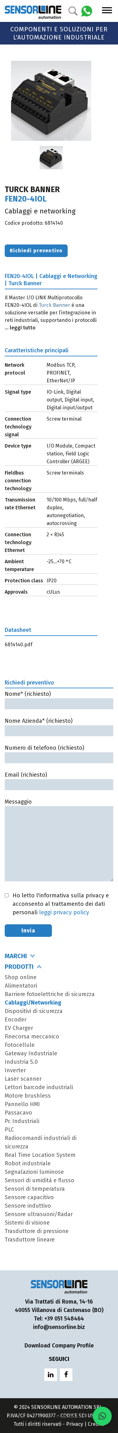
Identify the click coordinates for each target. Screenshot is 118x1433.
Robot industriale (28, 1163)
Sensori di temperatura (35, 1188)
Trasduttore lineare (30, 1239)
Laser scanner (23, 1078)
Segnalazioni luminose (34, 1171)
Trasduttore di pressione (37, 1231)
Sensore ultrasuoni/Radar (39, 1214)
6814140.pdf (18, 645)
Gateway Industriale (31, 1053)
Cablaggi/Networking (33, 1002)
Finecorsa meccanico (32, 1036)
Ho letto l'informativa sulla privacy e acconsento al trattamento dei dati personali (61, 904)
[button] (102, 1416)
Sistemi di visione (27, 1222)
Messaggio (18, 801)
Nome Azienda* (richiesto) (39, 720)
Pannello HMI (22, 1104)
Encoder (15, 1019)
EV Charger (19, 1028)
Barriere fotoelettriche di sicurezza (50, 994)
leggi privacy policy (64, 912)
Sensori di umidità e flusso (39, 1180)
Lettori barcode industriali (39, 1087)
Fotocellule (20, 1045)
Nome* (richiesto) (28, 693)
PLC (9, 1129)
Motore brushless (28, 1095)
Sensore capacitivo (29, 1197)
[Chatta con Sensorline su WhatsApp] (86, 10)
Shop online (21, 977)
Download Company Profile (59, 1345)
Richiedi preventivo (36, 251)
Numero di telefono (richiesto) (44, 747)
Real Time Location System (40, 1155)
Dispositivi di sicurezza (34, 1011)
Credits (96, 1424)
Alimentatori (21, 985)
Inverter (15, 1070)
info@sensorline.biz (59, 1327)
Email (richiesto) (26, 774)
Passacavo (18, 1112)
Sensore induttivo (28, 1205)
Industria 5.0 (21, 1061)
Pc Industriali (22, 1121)
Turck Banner (54, 305)
